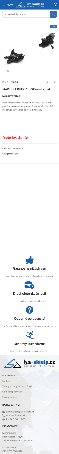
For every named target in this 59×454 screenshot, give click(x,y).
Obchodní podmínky (12, 391)
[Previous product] (47, 82)
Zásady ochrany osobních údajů (17, 386)
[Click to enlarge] (8, 71)
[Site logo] (30, 4)
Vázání (14, 82)
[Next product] (55, 82)
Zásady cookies (9, 397)
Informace (8, 375)
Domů (5, 82)
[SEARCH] (53, 14)
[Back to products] (51, 82)
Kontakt (6, 380)
